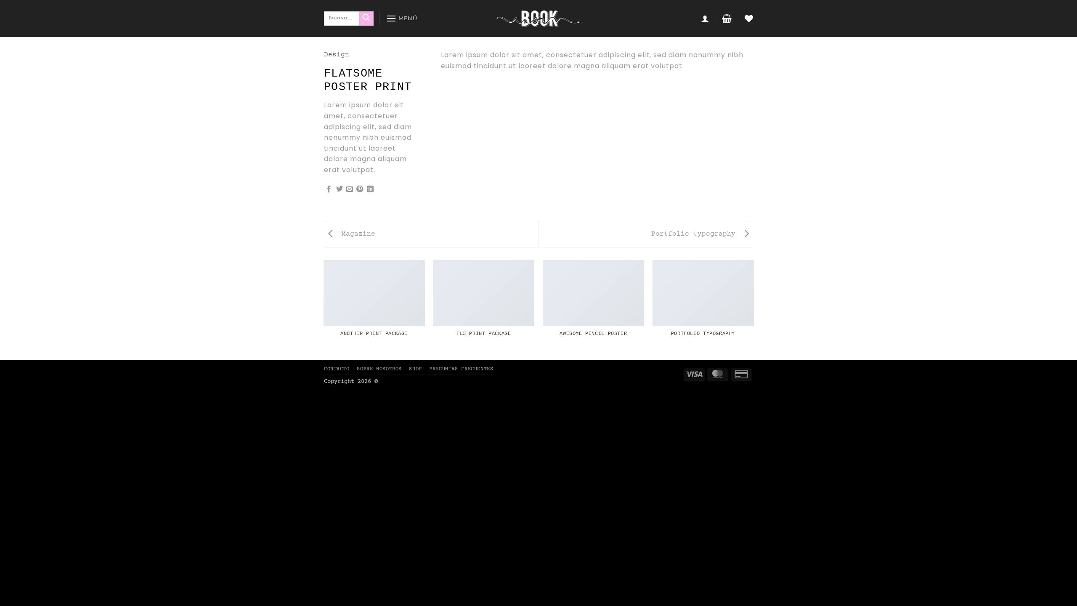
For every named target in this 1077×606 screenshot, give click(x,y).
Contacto (337, 369)
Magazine (356, 234)
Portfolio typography (695, 234)
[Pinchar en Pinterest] (359, 189)
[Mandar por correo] (349, 189)
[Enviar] (366, 18)
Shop (415, 369)
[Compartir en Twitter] (339, 189)
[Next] (753, 309)
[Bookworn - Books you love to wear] (538, 19)
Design (336, 54)
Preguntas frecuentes (461, 369)
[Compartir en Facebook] (329, 189)
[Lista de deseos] (749, 18)
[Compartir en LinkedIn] (370, 189)
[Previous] (324, 309)
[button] (401, 18)
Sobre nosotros (379, 369)
